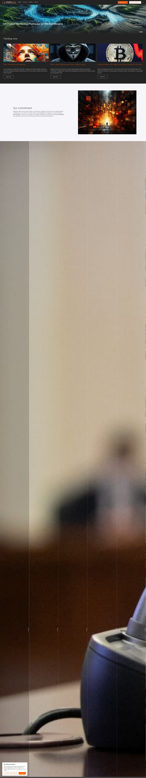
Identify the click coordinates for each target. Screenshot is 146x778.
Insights (19, 2)
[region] (14, 769)
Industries (30, 2)
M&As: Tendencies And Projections (14, 64)
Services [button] (24, 2)
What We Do (138, 26)
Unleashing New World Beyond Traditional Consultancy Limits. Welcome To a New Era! (37, 25)
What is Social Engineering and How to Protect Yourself (67, 64)
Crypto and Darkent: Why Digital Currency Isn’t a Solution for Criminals (119, 64)
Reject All (15, 773)
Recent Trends (131, 26)
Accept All (22, 773)
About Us (36, 2)
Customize (7, 773)
